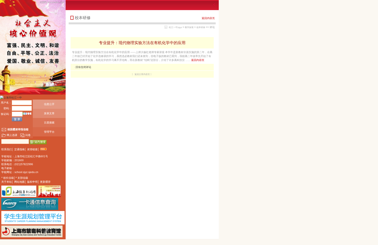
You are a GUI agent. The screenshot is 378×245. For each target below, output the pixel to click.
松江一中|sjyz (175, 27)
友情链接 (32, 149)
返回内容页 (208, 18)
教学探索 (189, 27)
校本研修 (200, 27)
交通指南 (19, 149)
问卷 (28, 135)
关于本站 (6, 181)
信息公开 (49, 104)
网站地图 (19, 181)
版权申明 (32, 181)
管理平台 (49, 131)
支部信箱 (23, 177)
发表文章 (49, 113)
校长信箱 (8, 177)
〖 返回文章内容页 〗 (142, 74)
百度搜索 (49, 122)
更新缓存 (45, 181)
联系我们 (6, 149)
